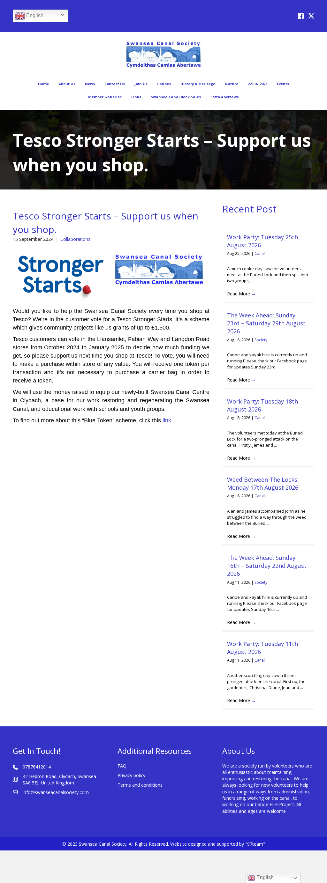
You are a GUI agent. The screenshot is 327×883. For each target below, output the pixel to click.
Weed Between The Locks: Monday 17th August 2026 (263, 483)
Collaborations (75, 239)
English (34, 15)
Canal (260, 253)
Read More (241, 294)
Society (261, 340)
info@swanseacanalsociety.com (56, 792)
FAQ (122, 766)
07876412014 (37, 767)
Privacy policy (131, 775)
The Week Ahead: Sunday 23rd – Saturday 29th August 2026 (266, 323)
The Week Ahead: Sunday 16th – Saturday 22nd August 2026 (267, 565)
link (167, 420)
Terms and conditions (140, 785)
